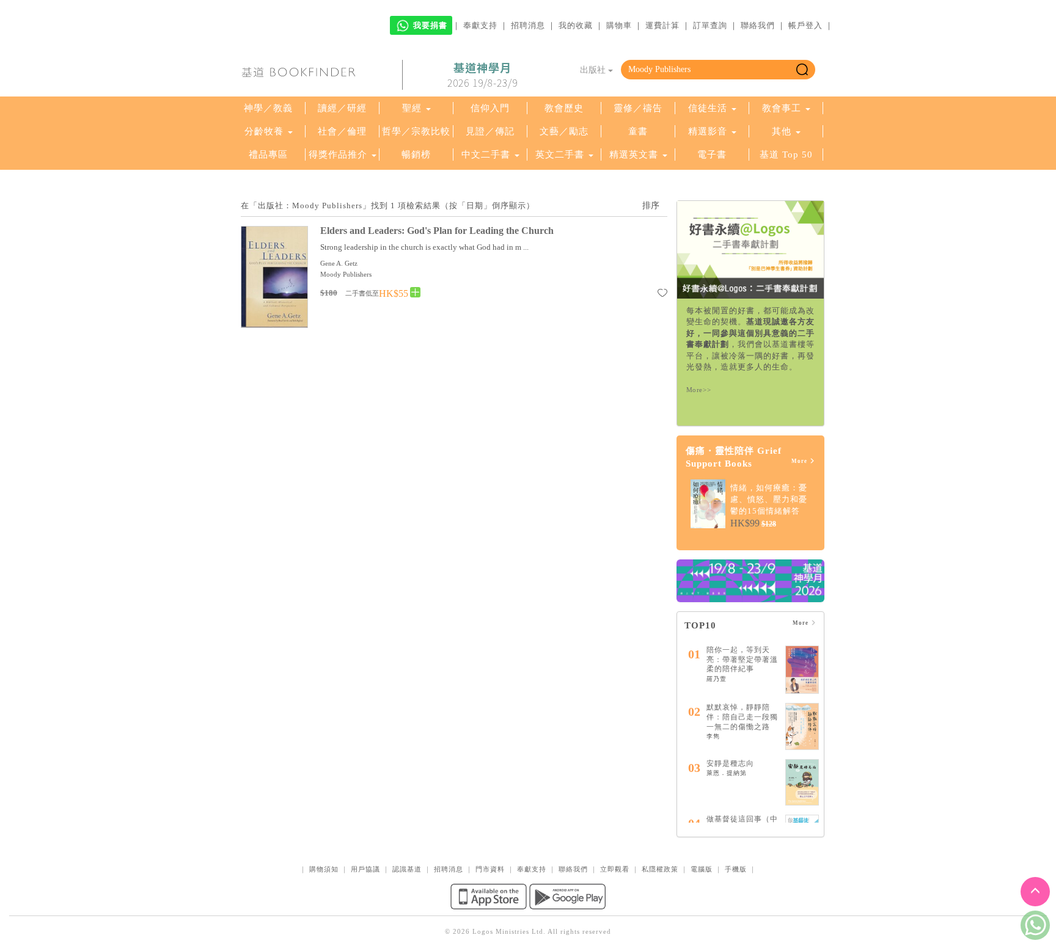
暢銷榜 (416, 154)
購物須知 (324, 869)
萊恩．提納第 (726, 773)
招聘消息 (528, 25)
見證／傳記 (490, 131)
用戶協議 (365, 869)
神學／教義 (268, 108)
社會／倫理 (342, 131)
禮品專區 (268, 154)
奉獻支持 (480, 25)
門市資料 (490, 869)
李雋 (713, 736)
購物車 (619, 25)
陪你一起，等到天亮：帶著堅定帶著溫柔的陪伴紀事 (742, 659)
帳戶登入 (805, 25)
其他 (781, 131)
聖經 (412, 108)
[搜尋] (802, 69)
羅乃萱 (716, 678)
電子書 (712, 154)
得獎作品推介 (338, 154)
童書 (638, 131)
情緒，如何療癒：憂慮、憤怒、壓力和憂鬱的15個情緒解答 (768, 499)
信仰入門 (490, 108)
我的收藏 (576, 25)
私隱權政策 (660, 869)
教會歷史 (564, 108)
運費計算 (662, 25)
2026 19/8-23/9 (482, 75)
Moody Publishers (346, 274)
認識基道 (407, 869)
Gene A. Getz (339, 263)
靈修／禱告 (638, 108)
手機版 (736, 869)
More (800, 461)
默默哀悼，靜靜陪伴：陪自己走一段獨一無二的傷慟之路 (742, 716)
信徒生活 (707, 108)
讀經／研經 (342, 108)
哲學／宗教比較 (416, 131)
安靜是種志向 (730, 763)
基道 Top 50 (786, 154)
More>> (698, 389)
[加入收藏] (662, 295)
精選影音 (707, 131)
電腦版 (702, 869)
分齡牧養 (264, 131)
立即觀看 (614, 869)
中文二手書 (487, 154)
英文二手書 (561, 154)
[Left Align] (415, 292)
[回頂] (1035, 891)
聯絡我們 (758, 25)
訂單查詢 (710, 25)
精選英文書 (635, 154)
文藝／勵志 (564, 131)
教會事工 (781, 108)
